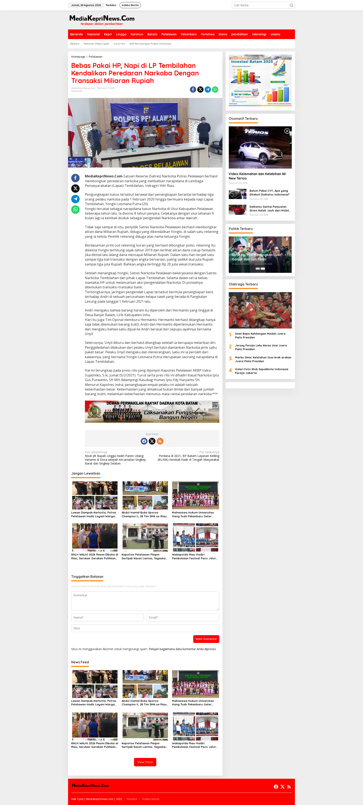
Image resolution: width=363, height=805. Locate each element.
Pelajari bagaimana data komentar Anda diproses (182, 649)
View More (145, 762)
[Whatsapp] (215, 89)
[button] (291, 5)
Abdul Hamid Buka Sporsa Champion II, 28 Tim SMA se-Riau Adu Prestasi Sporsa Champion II (144, 514)
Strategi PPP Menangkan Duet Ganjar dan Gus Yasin (256, 257)
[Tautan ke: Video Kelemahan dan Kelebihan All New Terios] (260, 147)
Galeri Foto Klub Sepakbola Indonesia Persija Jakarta (261, 371)
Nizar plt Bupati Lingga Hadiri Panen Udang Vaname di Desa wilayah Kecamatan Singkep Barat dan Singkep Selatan (115, 458)
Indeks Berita (150, 799)
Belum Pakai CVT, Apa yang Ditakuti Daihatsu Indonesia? (269, 192)
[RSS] (160, 441)
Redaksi (132, 799)
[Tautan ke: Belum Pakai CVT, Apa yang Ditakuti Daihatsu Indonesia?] (237, 193)
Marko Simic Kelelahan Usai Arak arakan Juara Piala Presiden (263, 359)
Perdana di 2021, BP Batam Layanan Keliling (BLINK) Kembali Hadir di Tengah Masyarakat (188, 456)
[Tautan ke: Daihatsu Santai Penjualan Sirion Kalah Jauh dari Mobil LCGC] (237, 209)
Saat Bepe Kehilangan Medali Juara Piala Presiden (260, 335)
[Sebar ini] (193, 89)
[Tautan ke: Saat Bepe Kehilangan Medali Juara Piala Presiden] (260, 310)
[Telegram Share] (208, 89)
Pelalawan (77, 91)
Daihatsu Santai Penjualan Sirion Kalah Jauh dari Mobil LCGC (269, 208)
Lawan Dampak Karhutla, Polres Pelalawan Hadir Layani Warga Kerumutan (93, 514)
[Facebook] (144, 441)
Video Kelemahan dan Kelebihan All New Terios (257, 176)
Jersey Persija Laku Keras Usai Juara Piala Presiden (261, 347)
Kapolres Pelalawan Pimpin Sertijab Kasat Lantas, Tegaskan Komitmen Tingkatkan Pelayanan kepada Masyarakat (145, 556)
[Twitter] (152, 441)
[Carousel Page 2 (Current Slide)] (263, 269)
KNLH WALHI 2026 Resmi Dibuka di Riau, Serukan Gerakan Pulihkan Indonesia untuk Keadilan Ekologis (94, 556)
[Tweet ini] (200, 89)
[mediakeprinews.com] (101, 20)
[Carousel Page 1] (258, 269)
